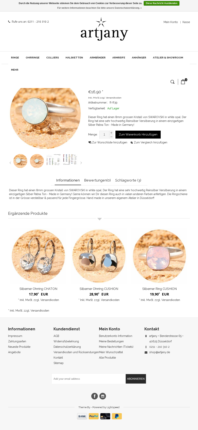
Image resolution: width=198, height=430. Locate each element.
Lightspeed (113, 407)
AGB (56, 335)
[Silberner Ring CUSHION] (159, 256)
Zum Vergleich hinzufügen (150, 142)
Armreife (118, 57)
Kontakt (58, 357)
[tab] (68, 180)
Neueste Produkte (19, 346)
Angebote (14, 352)
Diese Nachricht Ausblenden (161, 3)
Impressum (15, 335)
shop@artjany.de (159, 352)
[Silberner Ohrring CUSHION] (99, 256)
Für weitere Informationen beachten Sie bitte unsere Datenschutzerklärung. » (99, 8)
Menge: (92, 134)
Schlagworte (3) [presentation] (128, 180)
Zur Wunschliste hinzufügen (110, 142)
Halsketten (74, 57)
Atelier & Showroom (168, 57)
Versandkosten (113, 97)
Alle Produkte (107, 357)
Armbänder (98, 57)
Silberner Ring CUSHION (159, 289)
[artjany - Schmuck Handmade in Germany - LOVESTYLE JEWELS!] (104, 29)
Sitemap (59, 363)
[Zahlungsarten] (99, 418)
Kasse (186, 22)
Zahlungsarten (17, 341)
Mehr (14, 69)
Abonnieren (136, 378)
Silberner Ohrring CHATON (38, 289)
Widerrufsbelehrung (66, 341)
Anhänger (139, 57)
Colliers (52, 57)
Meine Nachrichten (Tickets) (116, 346)
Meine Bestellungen (111, 341)
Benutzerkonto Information (115, 335)
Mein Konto (171, 22)
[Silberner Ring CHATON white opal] (20, 167)
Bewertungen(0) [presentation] (97, 180)
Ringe (15, 57)
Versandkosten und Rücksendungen (76, 352)
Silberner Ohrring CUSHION (99, 289)
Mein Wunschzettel (111, 352)
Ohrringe (32, 57)
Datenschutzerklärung (67, 346)
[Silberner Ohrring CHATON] (38, 256)
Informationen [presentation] (68, 180)
